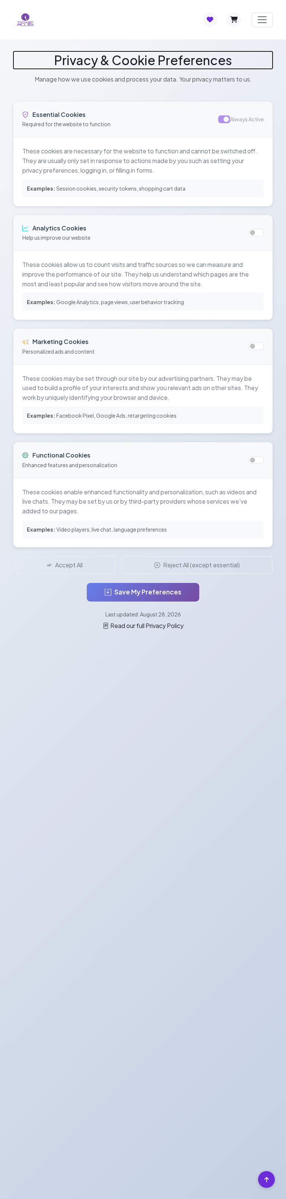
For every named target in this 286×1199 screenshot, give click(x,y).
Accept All (69, 565)
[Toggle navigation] (262, 19)
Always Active (247, 119)
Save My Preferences (147, 592)
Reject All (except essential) (201, 565)
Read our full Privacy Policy (147, 625)
